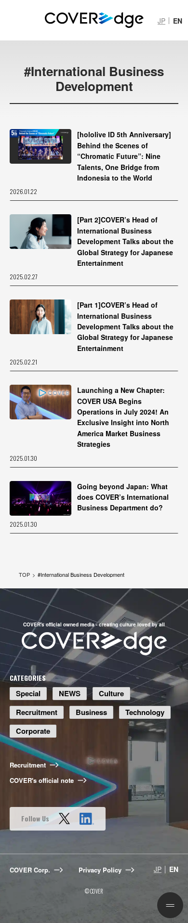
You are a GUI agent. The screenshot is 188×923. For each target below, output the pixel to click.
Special (28, 693)
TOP (24, 574)
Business (91, 712)
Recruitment (36, 712)
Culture (111, 693)
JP (161, 21)
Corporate (33, 731)
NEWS (70, 693)
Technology (144, 712)
